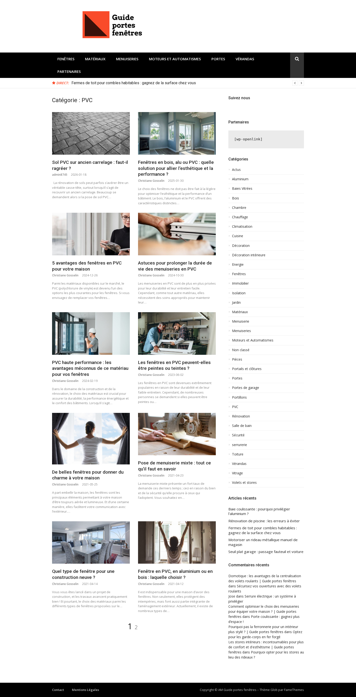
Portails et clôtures (247, 369)
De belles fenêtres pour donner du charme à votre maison (88, 475)
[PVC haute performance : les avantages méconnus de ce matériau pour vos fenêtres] (91, 333)
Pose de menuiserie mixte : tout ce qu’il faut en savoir (174, 466)
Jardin (236, 302)
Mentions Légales (85, 690)
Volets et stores (244, 482)
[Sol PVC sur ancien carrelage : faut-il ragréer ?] (91, 133)
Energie (238, 264)
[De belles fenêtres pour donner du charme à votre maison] (91, 438)
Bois (235, 198)
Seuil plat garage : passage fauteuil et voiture (265, 551)
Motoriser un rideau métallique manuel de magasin (263, 542)
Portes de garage (245, 388)
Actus (236, 169)
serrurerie (239, 445)
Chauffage (240, 217)
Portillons (239, 397)
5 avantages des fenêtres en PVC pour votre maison (87, 266)
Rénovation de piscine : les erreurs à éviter (264, 521)
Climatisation (242, 226)
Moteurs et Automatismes (175, 58)
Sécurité (238, 435)
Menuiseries (127, 58)
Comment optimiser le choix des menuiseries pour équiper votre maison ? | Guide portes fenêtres (263, 611)
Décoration (241, 245)
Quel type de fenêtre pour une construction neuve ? (83, 574)
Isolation (239, 293)
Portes (218, 58)
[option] (187, 83)
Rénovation (241, 416)
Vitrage (237, 473)
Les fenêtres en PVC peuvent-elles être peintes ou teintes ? (174, 365)
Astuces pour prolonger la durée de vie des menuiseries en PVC (175, 266)
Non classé (240, 350)
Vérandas (245, 58)
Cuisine (237, 236)
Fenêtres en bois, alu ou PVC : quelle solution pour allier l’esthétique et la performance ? (176, 168)
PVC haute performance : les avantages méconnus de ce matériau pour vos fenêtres (90, 368)
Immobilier (240, 283)
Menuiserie (240, 321)
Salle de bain (242, 426)
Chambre (239, 207)
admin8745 (59, 175)
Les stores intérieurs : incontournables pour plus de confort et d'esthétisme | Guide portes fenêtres (266, 647)
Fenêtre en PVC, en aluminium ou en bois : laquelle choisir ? (175, 574)
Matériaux (95, 58)
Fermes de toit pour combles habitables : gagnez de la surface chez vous (133, 83)
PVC (235, 407)
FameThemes (294, 690)
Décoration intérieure (248, 255)
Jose (231, 596)
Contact (58, 690)
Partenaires (69, 71)
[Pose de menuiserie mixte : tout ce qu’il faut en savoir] (177, 434)
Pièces (237, 359)
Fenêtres (65, 58)
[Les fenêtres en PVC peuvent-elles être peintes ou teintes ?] (177, 333)
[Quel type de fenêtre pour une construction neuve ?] (91, 542)
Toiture (237, 454)
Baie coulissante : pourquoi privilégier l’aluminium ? (259, 511)
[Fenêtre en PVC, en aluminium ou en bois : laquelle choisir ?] (177, 542)
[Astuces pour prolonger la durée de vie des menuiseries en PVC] (177, 234)
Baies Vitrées (242, 188)
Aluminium (240, 179)
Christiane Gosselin (151, 181)
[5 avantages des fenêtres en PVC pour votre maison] (91, 234)
